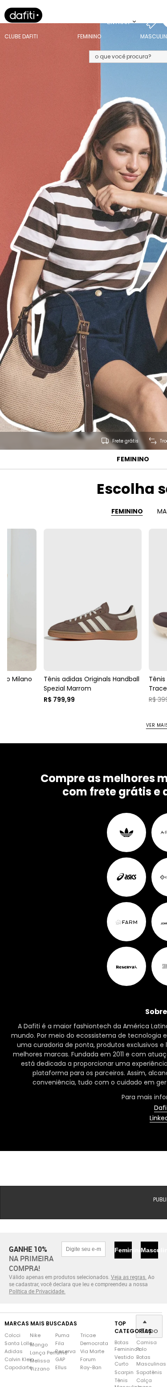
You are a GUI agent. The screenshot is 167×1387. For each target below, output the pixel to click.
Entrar (119, 22)
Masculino (149, 1250)
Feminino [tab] (127, 511)
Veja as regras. (129, 1277)
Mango (39, 1345)
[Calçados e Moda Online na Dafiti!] (23, 16)
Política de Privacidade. (37, 1292)
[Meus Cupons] (154, 22)
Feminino (133, 459)
